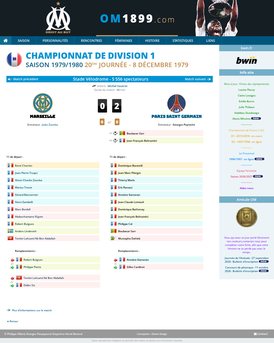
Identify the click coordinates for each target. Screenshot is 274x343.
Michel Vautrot (117, 86)
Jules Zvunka (50, 124)
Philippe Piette (32, 267)
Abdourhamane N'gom (29, 216)
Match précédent (25, 79)
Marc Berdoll (22, 209)
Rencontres (91, 40)
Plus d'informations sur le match (31, 310)
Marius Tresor (23, 187)
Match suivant (195, 79)
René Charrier (23, 165)
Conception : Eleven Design (152, 333)
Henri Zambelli (24, 202)
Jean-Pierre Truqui (26, 173)
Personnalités (55, 40)
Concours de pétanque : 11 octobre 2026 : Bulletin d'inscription (246, 269)
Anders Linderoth (26, 231)
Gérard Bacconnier (26, 195)
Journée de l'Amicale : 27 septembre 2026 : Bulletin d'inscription (247, 259)
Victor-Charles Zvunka (28, 180)
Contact (262, 334)
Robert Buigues (24, 224)
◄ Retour (12, 321)
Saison (24, 40)
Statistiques (183, 40)
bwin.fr (246, 48)
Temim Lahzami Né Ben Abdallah (35, 238)
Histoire (152, 40)
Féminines (123, 40)
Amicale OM (246, 199)
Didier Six (29, 285)
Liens (210, 40)
